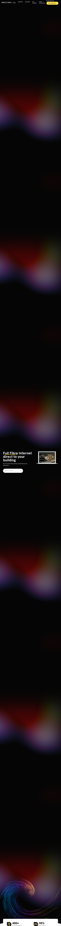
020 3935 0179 (51, 0)
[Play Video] (47, 458)
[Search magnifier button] (21, 471)
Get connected (52, 3)
